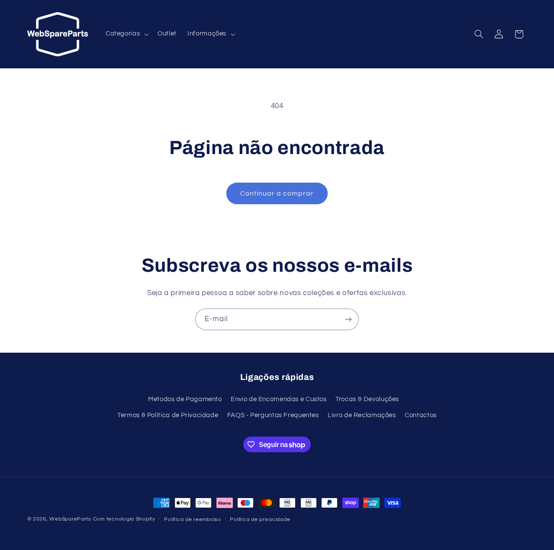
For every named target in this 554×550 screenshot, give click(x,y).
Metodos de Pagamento (185, 399)
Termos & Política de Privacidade (167, 415)
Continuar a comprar (277, 193)
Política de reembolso (192, 519)
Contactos (421, 415)
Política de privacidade (260, 519)
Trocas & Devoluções (367, 399)
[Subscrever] (348, 319)
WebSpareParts (70, 519)
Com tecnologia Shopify (124, 519)
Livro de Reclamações (362, 415)
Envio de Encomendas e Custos (279, 399)
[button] (126, 34)
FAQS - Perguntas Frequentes (273, 415)
